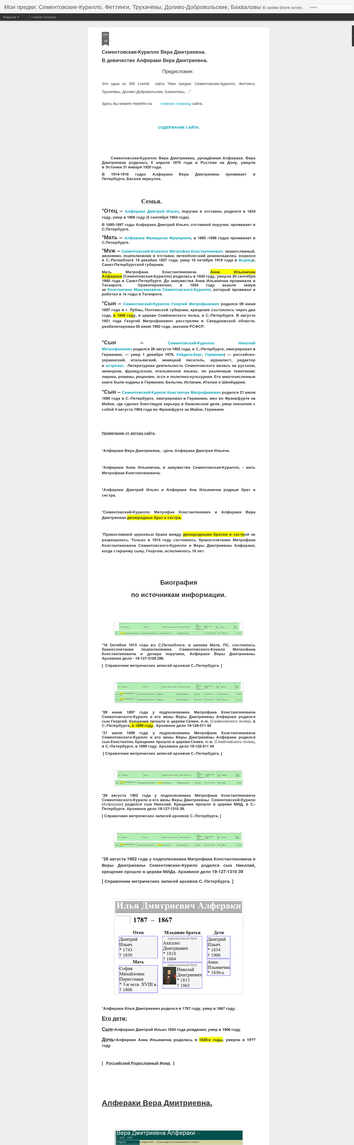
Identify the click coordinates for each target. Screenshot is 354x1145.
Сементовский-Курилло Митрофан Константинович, (172, 251)
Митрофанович (171, 392)
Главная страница (43, 17)
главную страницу (175, 103)
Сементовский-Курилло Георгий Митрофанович (171, 303)
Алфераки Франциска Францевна (157, 238)
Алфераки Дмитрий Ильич (152, 211)
